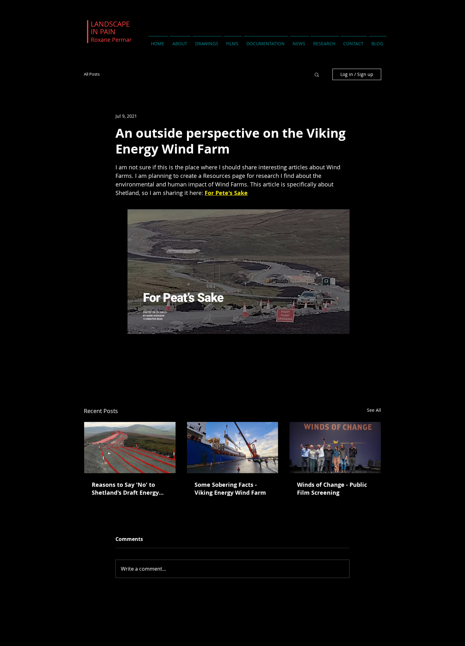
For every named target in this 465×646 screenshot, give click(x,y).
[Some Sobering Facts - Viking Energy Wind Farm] (232, 447)
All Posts (92, 74)
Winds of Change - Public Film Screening (332, 489)
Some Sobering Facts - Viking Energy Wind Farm (230, 489)
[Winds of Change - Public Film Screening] (335, 447)
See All (374, 410)
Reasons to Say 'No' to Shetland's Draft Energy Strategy (125, 489)
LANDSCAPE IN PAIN (111, 31)
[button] (317, 74)
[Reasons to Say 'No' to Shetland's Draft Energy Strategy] (130, 447)
